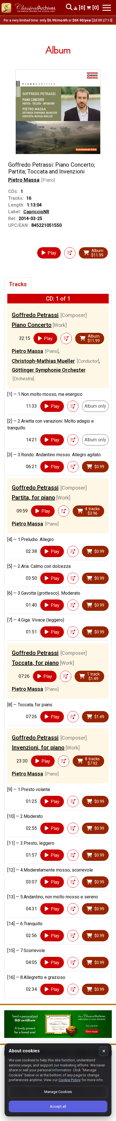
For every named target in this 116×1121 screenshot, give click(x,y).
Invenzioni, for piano (38, 747)
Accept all (58, 1106)
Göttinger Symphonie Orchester (49, 370)
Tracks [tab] (18, 284)
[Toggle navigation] (107, 8)
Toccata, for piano (35, 662)
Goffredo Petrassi (35, 315)
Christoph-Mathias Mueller (43, 361)
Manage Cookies (58, 1092)
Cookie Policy (70, 1080)
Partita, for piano (33, 497)
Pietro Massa (23, 180)
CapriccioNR (36, 211)
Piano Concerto (32, 324)
